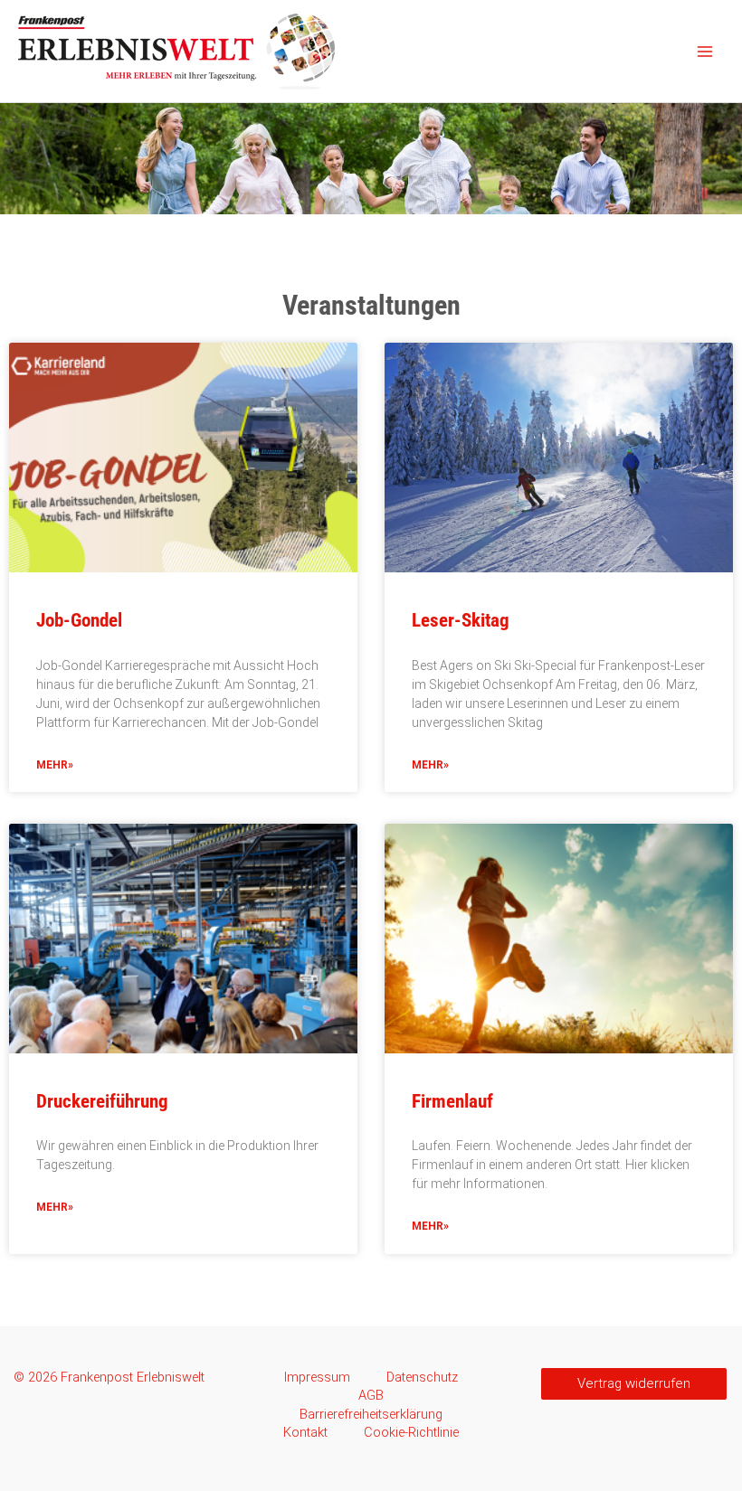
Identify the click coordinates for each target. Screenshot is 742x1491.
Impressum (317, 1377)
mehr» (54, 765)
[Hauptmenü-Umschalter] (705, 52)
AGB (371, 1395)
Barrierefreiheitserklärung (371, 1414)
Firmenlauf (452, 1101)
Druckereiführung (102, 1101)
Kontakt (305, 1432)
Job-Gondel (79, 620)
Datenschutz (422, 1377)
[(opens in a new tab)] (559, 938)
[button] (634, 1384)
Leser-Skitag (460, 620)
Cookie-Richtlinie (411, 1432)
